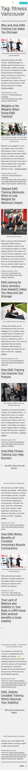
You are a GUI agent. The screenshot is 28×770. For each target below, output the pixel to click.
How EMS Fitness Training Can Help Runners (12, 454)
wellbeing (11, 446)
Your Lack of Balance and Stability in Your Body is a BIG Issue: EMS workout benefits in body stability (13, 610)
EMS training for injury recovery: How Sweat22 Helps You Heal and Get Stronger (14, 289)
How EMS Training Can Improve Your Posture (12, 373)
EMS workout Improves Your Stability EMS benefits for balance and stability (14, 181)
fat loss (16, 98)
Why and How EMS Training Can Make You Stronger (13, 29)
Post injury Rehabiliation (17, 360)
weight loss (11, 277)
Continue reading (7, 88)
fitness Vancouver (11, 183)
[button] (3, 3)
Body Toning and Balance (17, 442)
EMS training (9, 98)
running (3, 529)
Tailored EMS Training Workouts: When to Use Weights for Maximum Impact (13, 195)
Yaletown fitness (12, 100)
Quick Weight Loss (15, 273)
